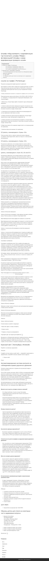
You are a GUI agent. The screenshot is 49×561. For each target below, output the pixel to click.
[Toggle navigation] (24, 50)
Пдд (3, 548)
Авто (3, 541)
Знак (3, 546)
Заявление (4, 544)
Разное (3, 554)
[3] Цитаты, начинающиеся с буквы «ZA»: (16, 67)
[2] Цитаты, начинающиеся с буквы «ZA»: (16, 66)
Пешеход (4, 550)
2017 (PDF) (7, 74)
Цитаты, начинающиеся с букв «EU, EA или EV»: (17, 69)
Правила (4, 552)
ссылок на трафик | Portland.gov (9, 65)
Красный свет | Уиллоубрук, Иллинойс (11, 70)
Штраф (3, 556)
